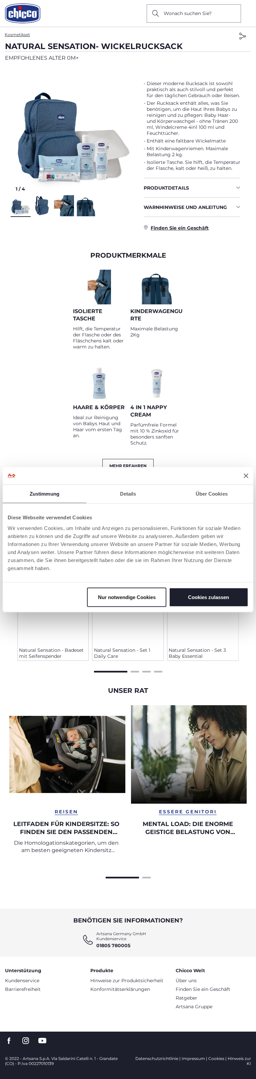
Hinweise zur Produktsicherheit (126, 981)
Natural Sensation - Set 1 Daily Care (122, 653)
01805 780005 (113, 945)
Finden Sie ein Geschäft (203, 989)
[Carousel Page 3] (146, 670)
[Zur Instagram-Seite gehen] (26, 1041)
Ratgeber (186, 998)
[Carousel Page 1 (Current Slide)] (110, 670)
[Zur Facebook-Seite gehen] (9, 1041)
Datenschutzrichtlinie (156, 1058)
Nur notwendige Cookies (127, 597)
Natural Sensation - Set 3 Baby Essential (197, 653)
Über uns (186, 981)
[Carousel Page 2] (135, 670)
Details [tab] (128, 494)
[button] (75, 131)
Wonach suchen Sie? (188, 13)
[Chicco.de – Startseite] (22, 13)
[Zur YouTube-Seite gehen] (42, 1041)
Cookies (216, 1058)
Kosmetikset (17, 34)
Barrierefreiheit (23, 989)
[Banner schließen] (246, 475)
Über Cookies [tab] (212, 494)
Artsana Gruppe (194, 1007)
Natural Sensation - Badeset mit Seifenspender (51, 653)
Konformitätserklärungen (120, 989)
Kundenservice (22, 981)
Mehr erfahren (128, 465)
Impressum (193, 1058)
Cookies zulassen (208, 597)
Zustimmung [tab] (44, 494)
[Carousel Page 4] (158, 670)
